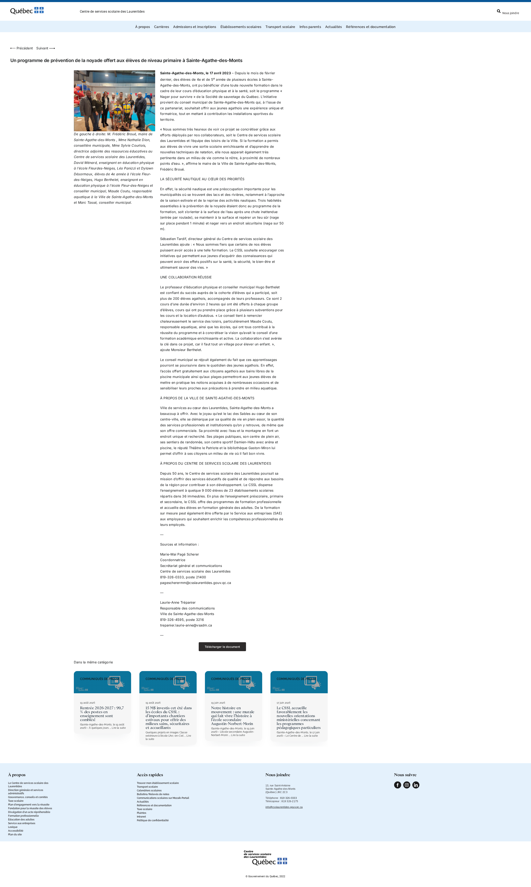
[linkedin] (415, 784)
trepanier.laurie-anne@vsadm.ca (186, 625)
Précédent (25, 48)
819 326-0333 (288, 798)
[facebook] (397, 784)
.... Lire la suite (117, 727)
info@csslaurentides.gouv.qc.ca (284, 807)
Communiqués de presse (100, 679)
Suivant (42, 48)
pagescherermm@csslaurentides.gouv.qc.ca (195, 583)
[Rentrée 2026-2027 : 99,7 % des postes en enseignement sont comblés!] (102, 673)
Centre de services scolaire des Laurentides (112, 11)
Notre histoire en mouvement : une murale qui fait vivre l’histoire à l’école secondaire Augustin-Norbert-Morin (232, 716)
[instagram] (406, 784)
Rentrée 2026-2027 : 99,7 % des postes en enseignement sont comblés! (102, 714)
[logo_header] (27, 9)
